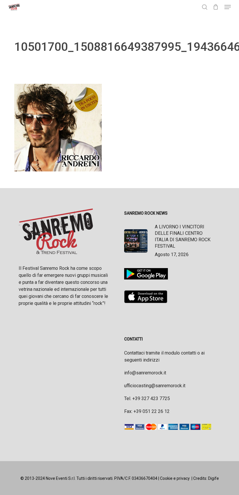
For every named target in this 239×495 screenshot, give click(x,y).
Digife (213, 478)
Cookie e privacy (175, 478)
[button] (227, 7)
